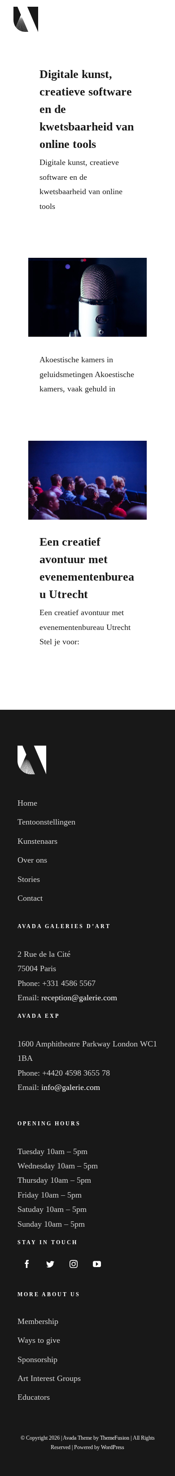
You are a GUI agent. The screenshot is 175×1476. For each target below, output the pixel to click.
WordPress (112, 1447)
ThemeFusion (114, 1438)
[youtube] (97, 1264)
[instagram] (73, 1264)
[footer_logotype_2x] (32, 749)
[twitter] (50, 1264)
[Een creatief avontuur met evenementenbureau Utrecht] (87, 480)
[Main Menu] (151, 19)
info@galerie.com (70, 1087)
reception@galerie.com (79, 997)
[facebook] (27, 1264)
